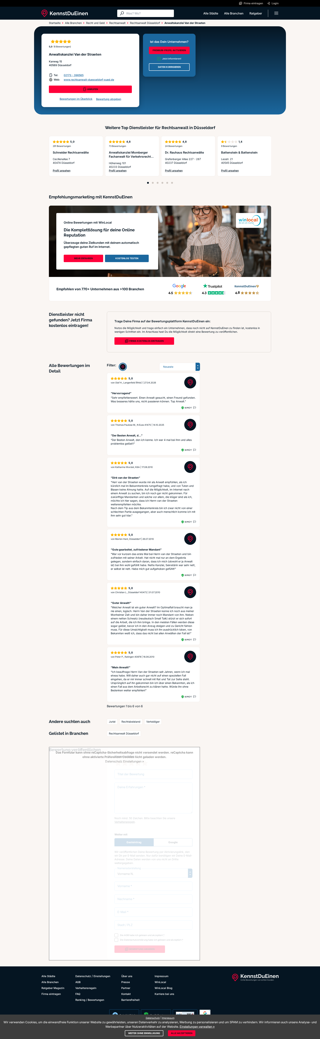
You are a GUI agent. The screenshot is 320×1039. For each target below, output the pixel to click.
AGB (78, 982)
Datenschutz (83, 976)
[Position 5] (167, 183)
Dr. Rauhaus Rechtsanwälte (184, 152)
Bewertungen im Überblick (76, 98)
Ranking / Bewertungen (89, 999)
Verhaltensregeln (85, 988)
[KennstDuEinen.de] (64, 13)
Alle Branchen (234, 13)
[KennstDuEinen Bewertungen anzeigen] (123, 367)
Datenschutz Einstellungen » (124, 761)
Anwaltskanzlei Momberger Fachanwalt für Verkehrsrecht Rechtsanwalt (130, 156)
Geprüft (188, 408)
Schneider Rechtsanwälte (71, 152)
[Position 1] (148, 183)
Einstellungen (102, 976)
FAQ (77, 993)
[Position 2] (153, 183)
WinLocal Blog (163, 988)
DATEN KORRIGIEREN (169, 67)
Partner (125, 988)
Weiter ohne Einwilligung (144, 1033)
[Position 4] (162, 183)
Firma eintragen (51, 993)
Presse (125, 982)
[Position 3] (158, 183)
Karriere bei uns (164, 993)
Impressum (161, 976)
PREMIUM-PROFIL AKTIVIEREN (169, 50)
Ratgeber (255, 13)
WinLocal (160, 982)
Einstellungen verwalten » (197, 1026)
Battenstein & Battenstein (239, 152)
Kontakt (126, 993)
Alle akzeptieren (181, 1033)
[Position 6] (172, 183)
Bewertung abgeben (108, 99)
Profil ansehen (69, 170)
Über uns (126, 976)
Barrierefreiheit (130, 999)
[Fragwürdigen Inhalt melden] (194, 407)
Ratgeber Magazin (52, 988)
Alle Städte (210, 13)
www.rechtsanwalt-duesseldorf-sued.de (89, 79)
